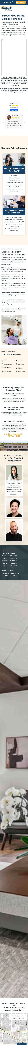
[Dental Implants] (2, 367)
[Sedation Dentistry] (16, 368)
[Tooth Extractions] (2, 361)
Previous (3, 123)
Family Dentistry (7, 371)
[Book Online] (17, 2)
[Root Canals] (16, 364)
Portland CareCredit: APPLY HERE (14, 435)
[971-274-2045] (4, 2)
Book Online (22, 2)
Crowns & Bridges (8, 364)
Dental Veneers (21, 371)
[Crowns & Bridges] (2, 364)
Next (25, 123)
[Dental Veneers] (16, 371)
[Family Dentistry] (2, 371)
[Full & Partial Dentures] (16, 361)
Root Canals (21, 364)
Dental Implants (7, 367)
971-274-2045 (9, 2)
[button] (14, 1029)
